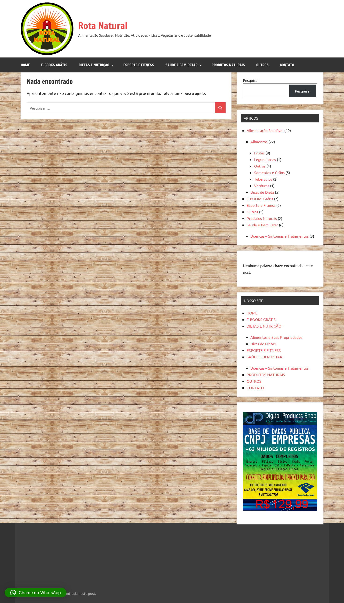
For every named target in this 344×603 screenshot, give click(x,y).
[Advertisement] (49, 554)
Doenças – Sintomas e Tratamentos (279, 236)
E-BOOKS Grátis (260, 198)
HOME (25, 65)
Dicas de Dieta (262, 192)
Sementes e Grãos (269, 172)
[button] (35, 592)
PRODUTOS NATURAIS (228, 65)
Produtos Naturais (262, 218)
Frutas (259, 152)
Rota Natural (103, 25)
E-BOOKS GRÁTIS (54, 65)
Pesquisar (251, 80)
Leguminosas (265, 159)
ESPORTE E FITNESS (138, 65)
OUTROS (262, 65)
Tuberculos (263, 179)
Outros (260, 166)
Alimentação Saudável (265, 130)
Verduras (261, 185)
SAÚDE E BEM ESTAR (181, 65)
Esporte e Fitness (261, 205)
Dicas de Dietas (263, 343)
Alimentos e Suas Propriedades (276, 337)
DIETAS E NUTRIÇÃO (94, 65)
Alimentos (258, 141)
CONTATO (287, 65)
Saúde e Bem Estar (262, 224)
